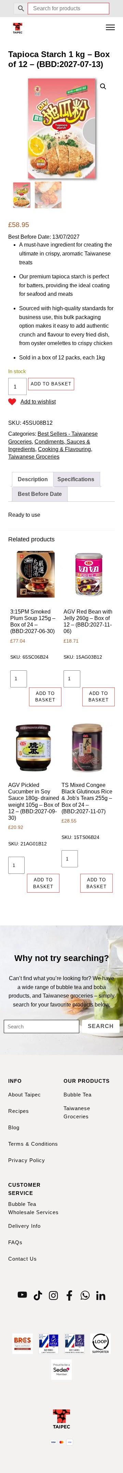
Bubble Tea (78, 1094)
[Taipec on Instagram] (54, 1295)
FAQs (15, 1242)
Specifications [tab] (75, 479)
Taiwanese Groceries (33, 457)
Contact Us (22, 1259)
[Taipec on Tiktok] (38, 1295)
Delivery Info (24, 1226)
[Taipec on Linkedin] (101, 1295)
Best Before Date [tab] (40, 494)
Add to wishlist (38, 402)
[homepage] (17, 28)
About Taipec (24, 1094)
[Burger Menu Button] (110, 28)
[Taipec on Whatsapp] (85, 1295)
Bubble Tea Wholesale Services (33, 1208)
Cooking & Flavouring (64, 449)
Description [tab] (33, 479)
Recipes (18, 1111)
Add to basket (51, 383)
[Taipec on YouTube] (22, 1295)
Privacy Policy (26, 1160)
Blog (13, 1127)
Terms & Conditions (33, 1144)
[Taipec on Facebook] (69, 1295)
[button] (103, 86)
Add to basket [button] (45, 697)
